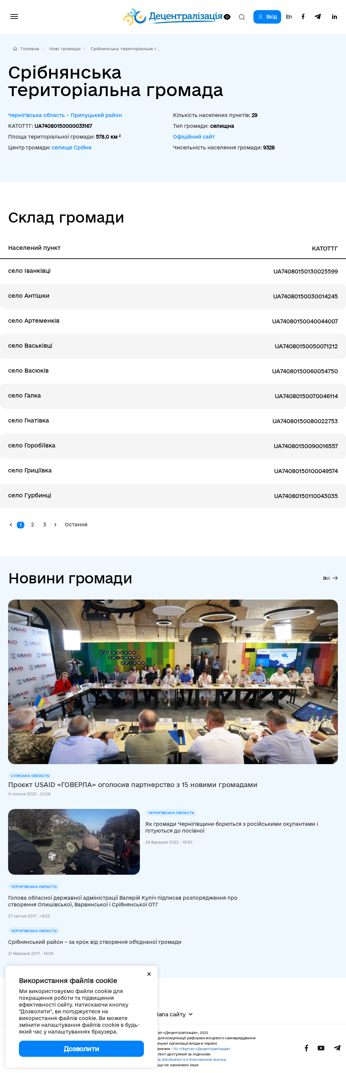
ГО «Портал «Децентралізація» (201, 1049)
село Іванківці (29, 270)
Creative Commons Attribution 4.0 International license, (176, 1059)
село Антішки (28, 295)
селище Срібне (72, 147)
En (289, 17)
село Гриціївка (30, 470)
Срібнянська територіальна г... (125, 48)
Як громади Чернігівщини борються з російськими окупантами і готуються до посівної (231, 827)
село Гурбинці (29, 495)
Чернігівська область (36, 115)
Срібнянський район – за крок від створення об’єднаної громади (94, 942)
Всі (326, 578)
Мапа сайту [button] (169, 1014)
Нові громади (64, 48)
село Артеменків (33, 320)
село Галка (24, 395)
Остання (76, 524)
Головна (30, 48)
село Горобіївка (31, 445)
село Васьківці (30, 345)
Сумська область (30, 776)
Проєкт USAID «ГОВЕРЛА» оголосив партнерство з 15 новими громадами (132, 784)
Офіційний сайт (194, 137)
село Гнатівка (28, 420)
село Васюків (28, 370)
